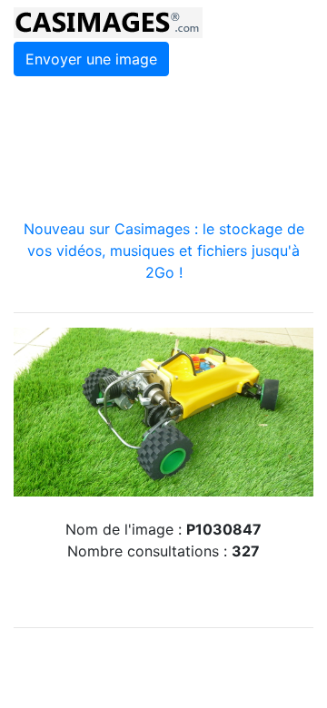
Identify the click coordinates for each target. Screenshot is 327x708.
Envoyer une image (91, 59)
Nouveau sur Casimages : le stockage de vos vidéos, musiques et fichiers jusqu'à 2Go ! (164, 250)
